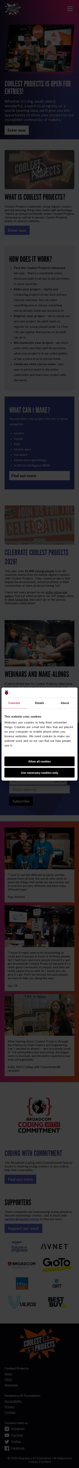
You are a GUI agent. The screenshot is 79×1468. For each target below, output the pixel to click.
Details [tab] (39, 702)
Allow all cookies (39, 761)
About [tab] (65, 702)
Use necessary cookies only (39, 772)
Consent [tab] (14, 702)
